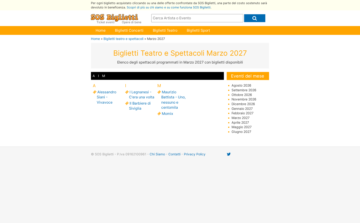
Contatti (174, 154)
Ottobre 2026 (242, 95)
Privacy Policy (195, 154)
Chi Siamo (157, 154)
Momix (167, 113)
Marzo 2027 (241, 118)
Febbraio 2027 (243, 113)
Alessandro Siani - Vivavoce (106, 97)
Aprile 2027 (240, 122)
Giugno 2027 (241, 132)
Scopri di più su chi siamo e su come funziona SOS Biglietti (169, 7)
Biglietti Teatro (165, 30)
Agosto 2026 (241, 85)
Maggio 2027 (242, 127)
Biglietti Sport (198, 30)
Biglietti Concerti (129, 30)
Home (101, 30)
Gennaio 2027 (242, 109)
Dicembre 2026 (243, 104)
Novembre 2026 (244, 99)
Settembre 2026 (244, 90)
